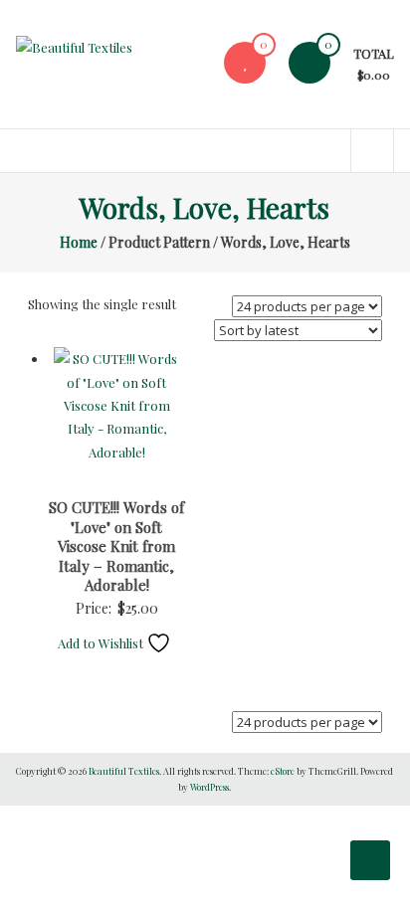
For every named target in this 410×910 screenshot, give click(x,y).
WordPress (209, 787)
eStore (283, 771)
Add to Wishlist (102, 643)
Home (79, 242)
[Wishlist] (245, 62)
